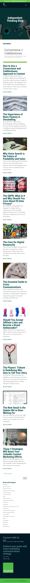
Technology (5, 520)
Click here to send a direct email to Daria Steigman (13, 541)
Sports (4, 518)
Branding (5, 484)
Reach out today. (6, 559)
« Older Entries (7, 474)
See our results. (6, 556)
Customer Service (7, 494)
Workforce (5, 524)
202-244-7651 (7, 1)
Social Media (6, 514)
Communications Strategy (9, 490)
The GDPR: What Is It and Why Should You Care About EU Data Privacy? (14, 199)
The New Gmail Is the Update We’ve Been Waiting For (14, 410)
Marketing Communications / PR (11, 506)
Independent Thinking (8, 500)
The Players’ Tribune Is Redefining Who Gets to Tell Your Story (15, 370)
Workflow (5, 522)
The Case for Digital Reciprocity (13, 243)
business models (6, 486)
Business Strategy (7, 488)
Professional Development (9, 510)
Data (4, 496)
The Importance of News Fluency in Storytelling (13, 117)
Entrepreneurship (7, 498)
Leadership (5, 504)
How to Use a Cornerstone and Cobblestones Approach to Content (14, 69)
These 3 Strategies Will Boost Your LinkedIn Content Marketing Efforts (13, 452)
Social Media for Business (9, 516)
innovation (5, 502)
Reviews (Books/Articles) (9, 512)
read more (7, 92)
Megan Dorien (23, 580)
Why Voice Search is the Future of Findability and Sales (14, 156)
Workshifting (6, 526)
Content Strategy (7, 492)
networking (5, 508)
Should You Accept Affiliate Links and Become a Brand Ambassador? (13, 323)
